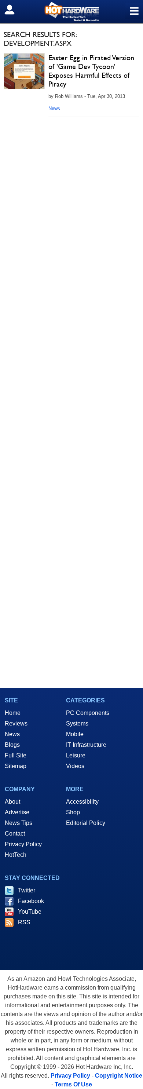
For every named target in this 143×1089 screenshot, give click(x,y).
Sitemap (15, 766)
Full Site (15, 755)
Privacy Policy (23, 844)
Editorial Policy (85, 823)
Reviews (16, 723)
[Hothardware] (71, 11)
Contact (15, 833)
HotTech (15, 855)
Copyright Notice (118, 1075)
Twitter (26, 890)
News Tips (18, 823)
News (54, 108)
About (12, 802)
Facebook (31, 901)
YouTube (29, 912)
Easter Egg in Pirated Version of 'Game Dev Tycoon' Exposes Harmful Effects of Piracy (91, 70)
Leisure (75, 755)
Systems (77, 723)
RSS (24, 922)
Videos (75, 766)
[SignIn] (14, 9)
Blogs (12, 745)
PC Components (87, 713)
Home (13, 713)
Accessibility (82, 802)
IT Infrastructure (86, 745)
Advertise (17, 812)
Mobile (75, 734)
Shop (73, 812)
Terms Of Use (73, 1084)
